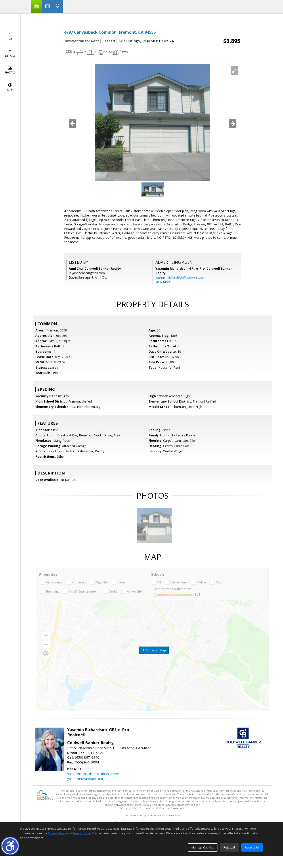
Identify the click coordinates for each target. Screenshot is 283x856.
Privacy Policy (57, 833)
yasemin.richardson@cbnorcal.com (180, 277)
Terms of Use (82, 833)
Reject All (229, 847)
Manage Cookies (202, 847)
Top (10, 39)
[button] (10, 845)
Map (10, 89)
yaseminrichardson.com (85, 778)
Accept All (252, 847)
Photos (10, 72)
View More (163, 282)
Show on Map (155, 650)
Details (10, 56)
